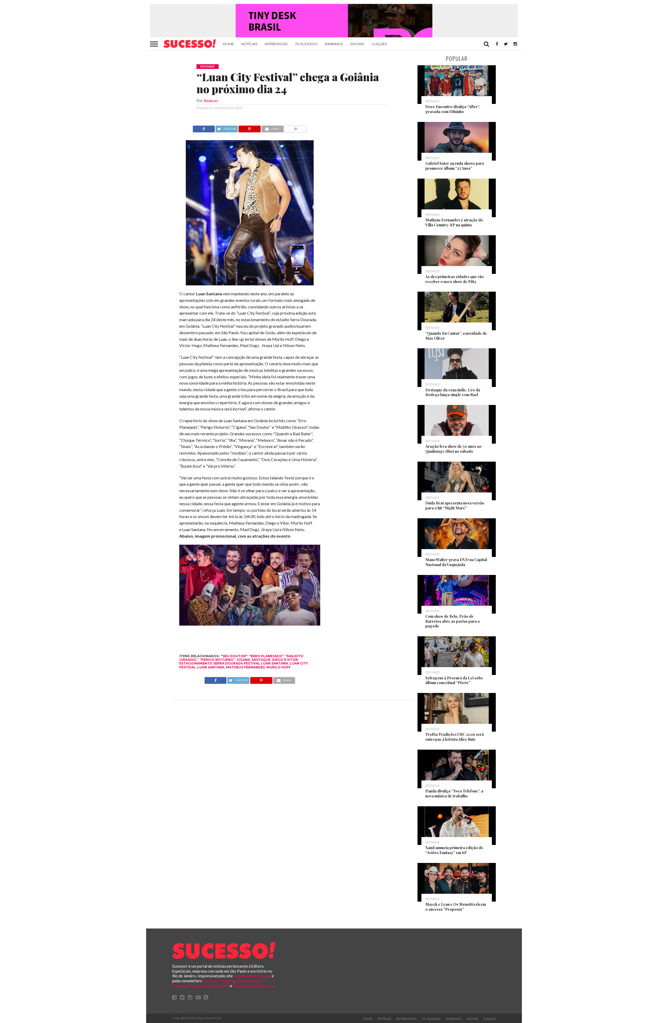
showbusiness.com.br (252, 976)
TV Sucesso (306, 44)
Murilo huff (278, 667)
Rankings (334, 44)
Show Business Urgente (208, 986)
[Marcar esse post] (249, 127)
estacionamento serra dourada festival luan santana (233, 663)
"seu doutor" (234, 656)
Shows (357, 44)
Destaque (261, 660)
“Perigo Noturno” (217, 660)
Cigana (243, 660)
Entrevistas (276, 44)
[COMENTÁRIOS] (295, 127)
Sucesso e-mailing (218, 981)
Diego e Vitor (285, 660)
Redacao (211, 100)
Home (228, 44)
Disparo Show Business (253, 986)
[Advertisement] (367, 204)
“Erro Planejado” (266, 656)
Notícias (249, 44)
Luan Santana (210, 667)
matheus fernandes (245, 667)
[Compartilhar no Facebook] (204, 127)
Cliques (379, 44)
